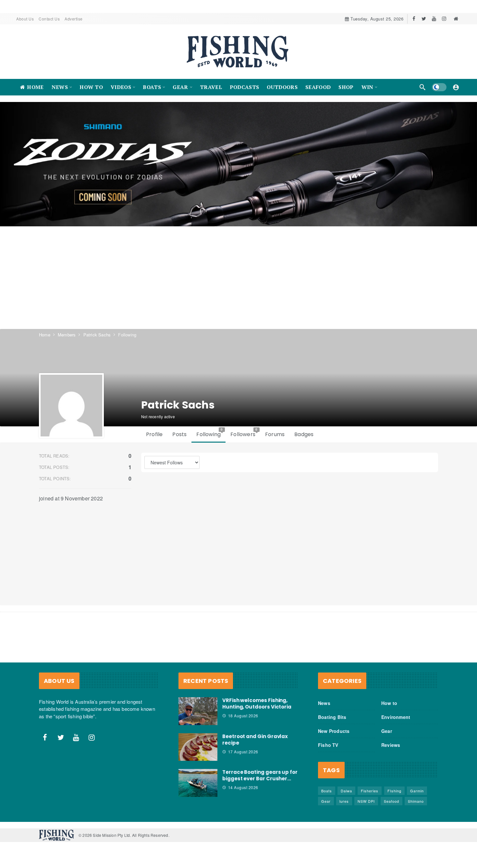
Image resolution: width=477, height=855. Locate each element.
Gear (386, 731)
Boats (326, 790)
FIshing (394, 790)
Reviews (390, 745)
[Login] (456, 87)
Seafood (391, 801)
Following (209, 433)
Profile (154, 434)
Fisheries (369, 790)
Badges (303, 434)
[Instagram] (444, 19)
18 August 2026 (243, 715)
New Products (333, 731)
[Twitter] (424, 19)
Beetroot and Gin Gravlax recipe (255, 739)
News (324, 703)
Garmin (417, 790)
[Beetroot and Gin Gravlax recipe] (197, 747)
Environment (395, 717)
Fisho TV (328, 745)
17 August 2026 (243, 751)
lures (344, 801)
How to (389, 703)
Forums (275, 434)
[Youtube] (434, 19)
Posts (179, 434)
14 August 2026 (243, 787)
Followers (244, 433)
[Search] (422, 87)
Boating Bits (332, 717)
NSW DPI (366, 801)
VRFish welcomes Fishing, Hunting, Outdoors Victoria (256, 703)
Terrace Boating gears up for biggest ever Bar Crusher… (260, 775)
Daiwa (346, 790)
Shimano (416, 801)
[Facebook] (414, 19)
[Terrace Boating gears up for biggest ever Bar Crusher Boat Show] (197, 783)
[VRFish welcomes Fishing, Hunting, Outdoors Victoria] (197, 711)
